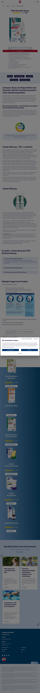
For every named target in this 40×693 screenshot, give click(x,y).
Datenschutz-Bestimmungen (27, 338)
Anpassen (20, 353)
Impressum (36, 338)
